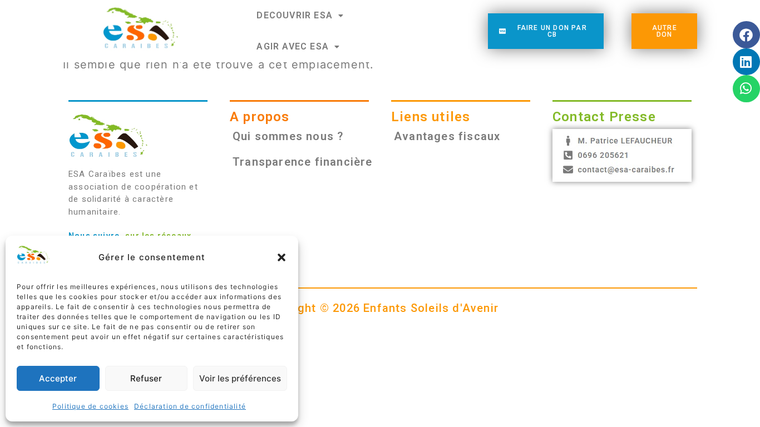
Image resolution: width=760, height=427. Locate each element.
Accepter (58, 378)
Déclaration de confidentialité (190, 406)
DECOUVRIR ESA (294, 15)
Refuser (146, 378)
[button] (281, 257)
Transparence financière (303, 161)
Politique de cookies (90, 406)
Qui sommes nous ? (288, 136)
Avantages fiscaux (447, 136)
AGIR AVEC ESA (292, 46)
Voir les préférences (240, 378)
